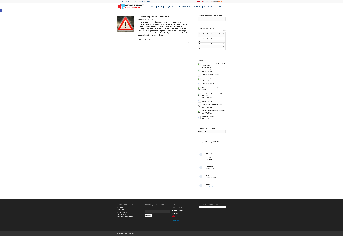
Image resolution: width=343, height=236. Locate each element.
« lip (199, 53)
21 (215, 43)
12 (207, 41)
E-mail (146, 209)
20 (211, 43)
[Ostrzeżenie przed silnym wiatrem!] (125, 24)
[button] (1, 10)
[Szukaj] (224, 7)
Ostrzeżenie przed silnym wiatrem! (153, 16)
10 (199, 41)
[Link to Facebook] (118, 1)
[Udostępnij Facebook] (150, 44)
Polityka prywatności (177, 207)
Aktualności (149, 19)
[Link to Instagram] (120, 1)
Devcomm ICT (134, 233)
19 (207, 43)
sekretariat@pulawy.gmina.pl (143, 1)
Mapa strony (175, 213)
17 (199, 43)
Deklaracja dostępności (178, 210)
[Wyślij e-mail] (176, 44)
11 (203, 41)
